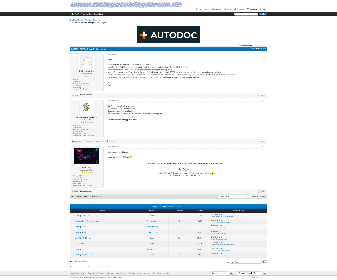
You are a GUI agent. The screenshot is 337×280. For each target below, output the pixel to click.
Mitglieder (241, 9)
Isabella (160, 173)
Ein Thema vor (95, 196)
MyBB (102, 277)
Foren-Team (74, 273)
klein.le (152, 216)
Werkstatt (88, 20)
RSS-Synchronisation (161, 273)
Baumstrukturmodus (258, 49)
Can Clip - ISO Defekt (83, 238)
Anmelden (87, 14)
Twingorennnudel (152, 227)
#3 (262, 147)
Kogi (172, 176)
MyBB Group (118, 277)
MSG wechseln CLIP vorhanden (87, 221)
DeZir (152, 238)
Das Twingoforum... (76, 20)
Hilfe (264, 9)
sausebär (224, 239)
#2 (262, 101)
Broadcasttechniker (227, 216)
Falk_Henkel (85, 71)
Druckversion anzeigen (80, 261)
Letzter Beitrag (215, 216)
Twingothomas (151, 249)
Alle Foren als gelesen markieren (140, 273)
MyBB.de (88, 277)
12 (179, 221)
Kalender (253, 9)
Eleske (85, 167)
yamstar (223, 233)
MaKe (152, 244)
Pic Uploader (204, 9)
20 (179, 216)
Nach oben (111, 273)
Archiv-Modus (121, 273)
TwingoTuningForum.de (96, 273)
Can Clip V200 (80, 232)
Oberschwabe (152, 221)
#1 (262, 54)
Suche (229, 9)
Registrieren (98, 14)
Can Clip (78, 249)
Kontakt (83, 273)
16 (179, 227)
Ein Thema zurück (79, 196)
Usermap (217, 9)
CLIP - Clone (80, 244)
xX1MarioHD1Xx (152, 232)
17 (179, 238)
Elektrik (95, 20)
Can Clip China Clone (83, 216)
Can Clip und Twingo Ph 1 (84, 255)
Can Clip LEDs (80, 227)
